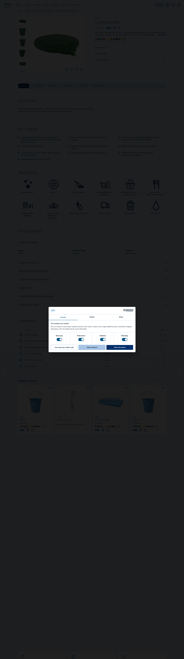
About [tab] (121, 317)
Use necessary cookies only (64, 347)
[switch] (81, 339)
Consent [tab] (63, 317)
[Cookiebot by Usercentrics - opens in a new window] (124, 310)
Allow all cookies (120, 347)
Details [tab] (92, 317)
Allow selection (92, 347)
